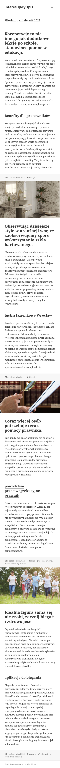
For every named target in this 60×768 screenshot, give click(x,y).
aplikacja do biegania (23, 677)
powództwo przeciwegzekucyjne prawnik (22, 491)
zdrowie (32, 754)
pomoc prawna (45, 561)
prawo (7, 563)
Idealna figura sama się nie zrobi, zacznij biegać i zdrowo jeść (29, 616)
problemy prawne (18, 563)
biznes (32, 561)
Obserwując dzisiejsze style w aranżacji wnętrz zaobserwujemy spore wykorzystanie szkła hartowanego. (29, 235)
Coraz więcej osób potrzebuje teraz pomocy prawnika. (23, 425)
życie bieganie (16, 756)
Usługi (32, 177)
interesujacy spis (19, 7)
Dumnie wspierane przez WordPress (20, 764)
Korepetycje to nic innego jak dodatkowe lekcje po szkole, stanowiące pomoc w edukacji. (27, 43)
